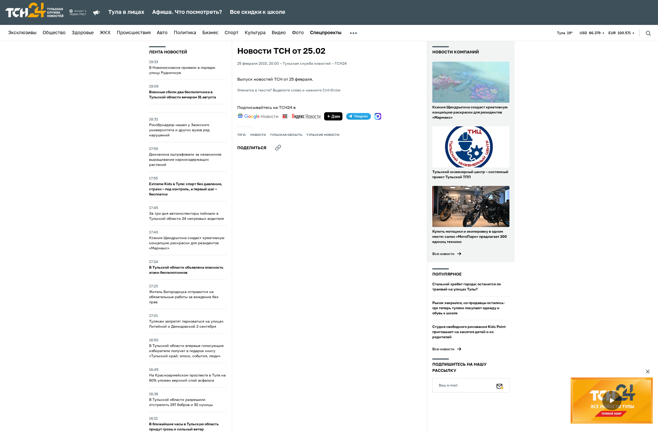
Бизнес (210, 33)
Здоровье (83, 33)
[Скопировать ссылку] (278, 148)
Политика (185, 33)
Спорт (232, 33)
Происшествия (134, 33)
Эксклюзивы (22, 33)
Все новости (443, 254)
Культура (255, 33)
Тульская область (286, 135)
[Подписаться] (500, 385)
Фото (298, 33)
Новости (258, 135)
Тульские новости (322, 135)
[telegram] (358, 116)
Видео (279, 33)
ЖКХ (105, 33)
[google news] (257, 116)
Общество (54, 33)
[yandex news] (301, 116)
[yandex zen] (333, 116)
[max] (377, 116)
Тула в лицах (126, 12)
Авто (162, 33)
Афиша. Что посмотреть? (187, 12)
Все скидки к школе (257, 12)
